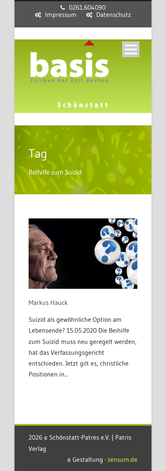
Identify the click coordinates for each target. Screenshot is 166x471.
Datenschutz (113, 14)
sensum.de (122, 459)
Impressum (61, 14)
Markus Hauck (48, 302)
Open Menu (130, 49)
